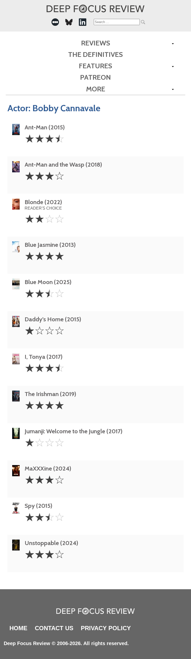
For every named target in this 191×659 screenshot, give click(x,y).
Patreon (95, 77)
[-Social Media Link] (55, 22)
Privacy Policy (106, 628)
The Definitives (95, 54)
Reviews (95, 43)
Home (18, 628)
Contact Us (54, 628)
